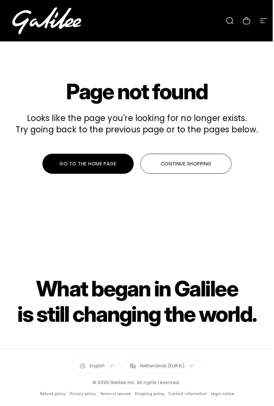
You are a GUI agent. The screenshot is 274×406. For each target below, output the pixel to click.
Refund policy (53, 393)
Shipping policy (149, 393)
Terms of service (115, 393)
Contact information (187, 393)
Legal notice (222, 393)
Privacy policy (83, 393)
